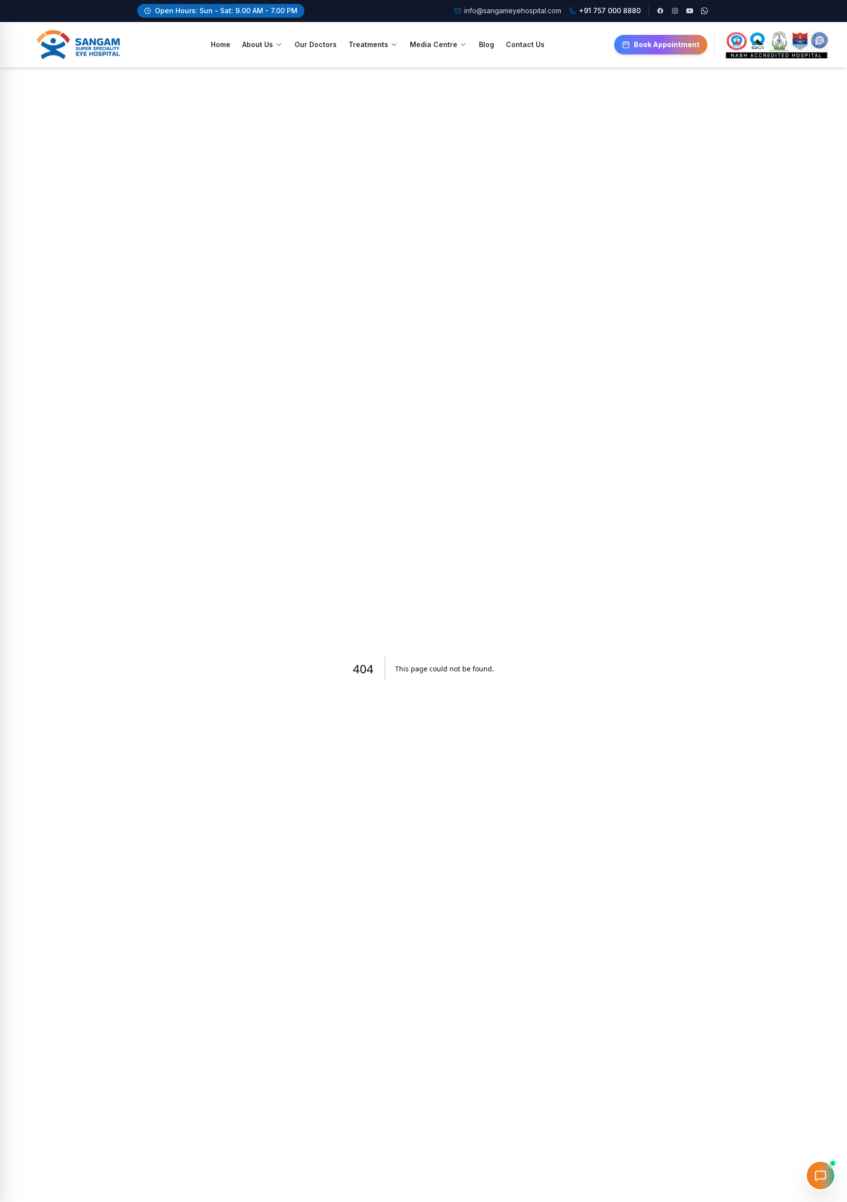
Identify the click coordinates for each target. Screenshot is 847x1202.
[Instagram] (675, 10)
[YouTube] (689, 10)
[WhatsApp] (704, 10)
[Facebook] (660, 10)
